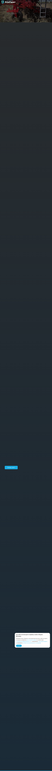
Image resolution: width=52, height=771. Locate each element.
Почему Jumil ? (11, 467)
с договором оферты (42, 641)
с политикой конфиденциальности (23, 641)
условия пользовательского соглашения (32, 642)
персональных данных (31, 639)
